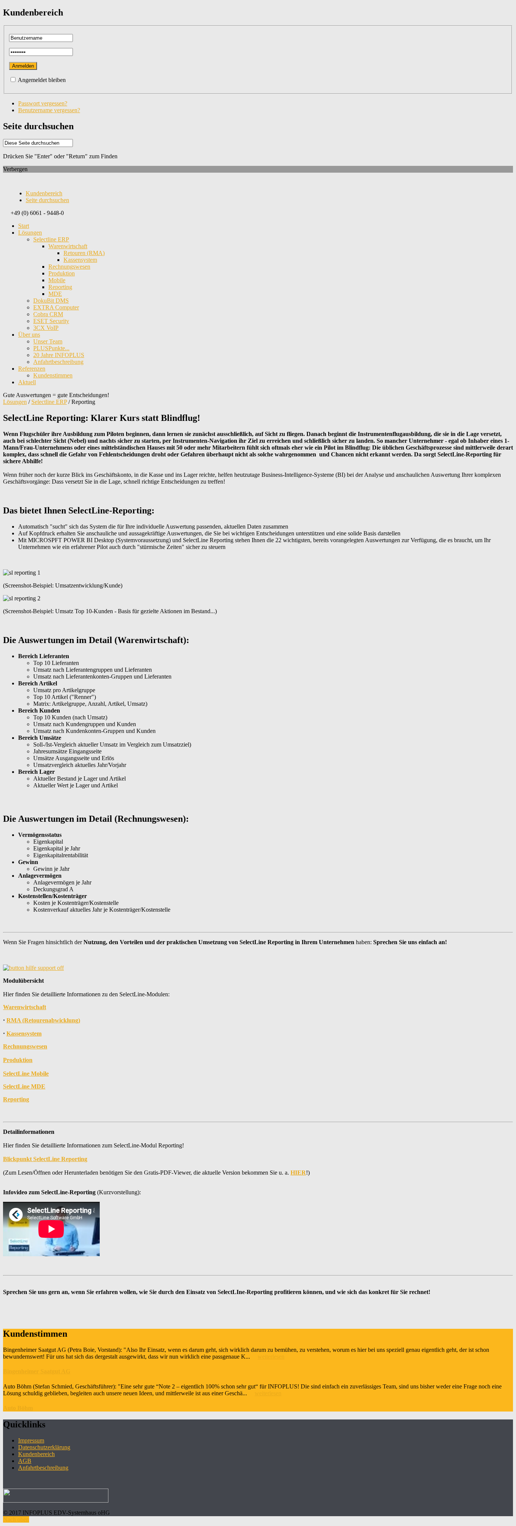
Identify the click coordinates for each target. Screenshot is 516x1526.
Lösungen (15, 402)
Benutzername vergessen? (49, 110)
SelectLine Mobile (26, 1073)
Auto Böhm (18, 1408)
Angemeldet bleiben (42, 80)
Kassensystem (24, 1033)
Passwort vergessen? (42, 103)
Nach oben (16, 1519)
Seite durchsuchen (47, 200)
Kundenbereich (44, 193)
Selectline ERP (49, 402)
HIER (298, 1172)
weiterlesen (271, 1356)
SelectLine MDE (24, 1086)
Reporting (16, 1099)
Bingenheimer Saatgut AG (36, 1371)
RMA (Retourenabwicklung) (43, 1020)
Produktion (17, 1060)
